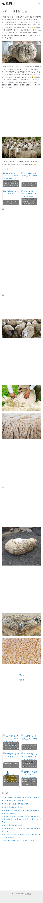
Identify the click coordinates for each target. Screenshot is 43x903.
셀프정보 (8, 3)
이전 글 (21, 675)
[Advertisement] (21, 113)
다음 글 (21, 680)
